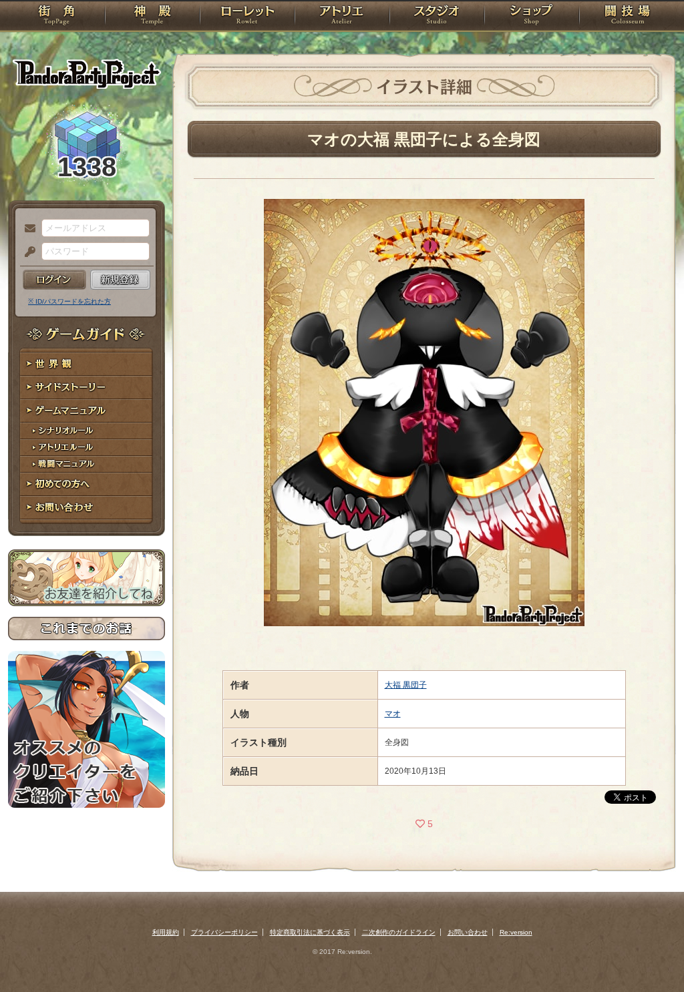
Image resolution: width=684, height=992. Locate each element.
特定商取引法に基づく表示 (310, 932)
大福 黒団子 (406, 685)
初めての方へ (86, 484)
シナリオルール (86, 431)
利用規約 (165, 932)
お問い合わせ (86, 507)
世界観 (86, 364)
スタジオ (436, 16)
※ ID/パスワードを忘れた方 (69, 301)
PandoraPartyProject (86, 73)
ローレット (247, 16)
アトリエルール (86, 447)
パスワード (26, 252)
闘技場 (627, 16)
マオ (393, 713)
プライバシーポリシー (224, 932)
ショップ (531, 16)
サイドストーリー (86, 387)
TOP (56, 16)
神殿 (152, 16)
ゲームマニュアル (86, 411)
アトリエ (342, 16)
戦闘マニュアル (86, 464)
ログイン (54, 280)
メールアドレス (26, 229)
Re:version (516, 932)
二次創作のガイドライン (399, 932)
